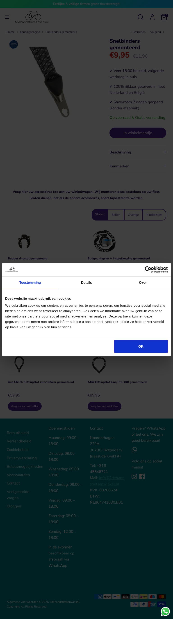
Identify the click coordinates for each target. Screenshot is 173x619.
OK (140, 346)
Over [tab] (143, 282)
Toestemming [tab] (30, 282)
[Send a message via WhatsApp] (165, 611)
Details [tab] (86, 282)
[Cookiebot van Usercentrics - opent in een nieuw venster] (148, 269)
